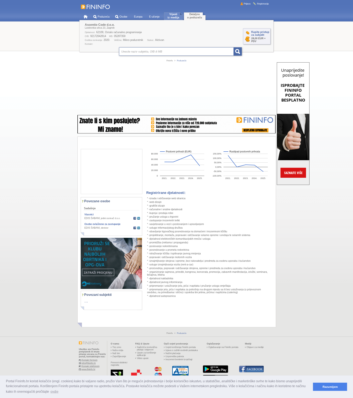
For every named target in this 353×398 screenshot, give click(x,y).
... (86, 301)
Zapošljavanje (119, 356)
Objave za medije (255, 347)
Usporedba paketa (174, 356)
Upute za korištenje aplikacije (146, 353)
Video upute (143, 358)
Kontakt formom (89, 360)
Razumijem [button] (330, 386)
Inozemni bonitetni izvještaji (178, 359)
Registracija (263, 3)
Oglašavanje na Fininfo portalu (223, 347)
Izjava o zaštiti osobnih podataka (181, 350)
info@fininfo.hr (89, 363)
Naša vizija (117, 350)
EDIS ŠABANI (92, 218)
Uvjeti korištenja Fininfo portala (180, 347)
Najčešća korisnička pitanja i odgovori (147, 348)
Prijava (247, 3)
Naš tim (116, 353)
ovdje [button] (54, 391)
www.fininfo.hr (88, 369)
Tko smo (116, 347)
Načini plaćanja (172, 353)
